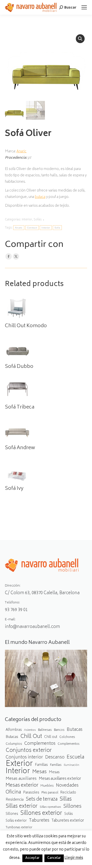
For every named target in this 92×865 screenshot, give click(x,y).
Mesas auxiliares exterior (60, 779)
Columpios (14, 744)
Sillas (66, 799)
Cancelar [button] (54, 858)
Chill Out (31, 737)
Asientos (30, 730)
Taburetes (39, 821)
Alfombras (14, 730)
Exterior (19, 764)
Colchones (67, 737)
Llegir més (74, 858)
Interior (27, 219)
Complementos (39, 744)
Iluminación (71, 765)
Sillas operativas (50, 807)
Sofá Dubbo (19, 367)
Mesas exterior (22, 785)
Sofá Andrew (20, 448)
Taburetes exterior (68, 821)
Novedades (67, 786)
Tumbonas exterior (19, 827)
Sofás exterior (16, 821)
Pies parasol (49, 792)
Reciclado (68, 793)
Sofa (57, 227)
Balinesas (45, 730)
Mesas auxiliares (21, 779)
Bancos (59, 730)
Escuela (75, 757)
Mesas (39, 772)
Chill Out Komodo (26, 326)
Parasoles (31, 793)
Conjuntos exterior (29, 751)
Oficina (13, 793)
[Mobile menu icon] (84, 7)
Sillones (72, 807)
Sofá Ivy (14, 489)
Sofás (38, 219)
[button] (80, 38)
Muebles (47, 786)
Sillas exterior (22, 807)
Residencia (15, 800)
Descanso (55, 758)
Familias (41, 765)
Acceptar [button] (32, 858)
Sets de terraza (41, 799)
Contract (32, 227)
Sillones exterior (41, 814)
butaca (40, 197)
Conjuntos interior (24, 758)
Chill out (50, 737)
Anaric (21, 151)
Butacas (74, 730)
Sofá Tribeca (19, 407)
